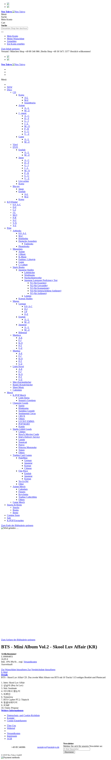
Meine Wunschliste (15, 38)
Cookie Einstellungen (17, 720)
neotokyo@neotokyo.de (48, 747)
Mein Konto (12, 36)
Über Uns (11, 725)
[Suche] (2, 31)
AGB (9, 738)
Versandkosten (30, 662)
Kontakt (10, 718)
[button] (14, 669)
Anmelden (11, 41)
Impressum (12, 736)
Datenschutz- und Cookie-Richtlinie (23, 715)
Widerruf (11, 728)
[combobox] (14, 28)
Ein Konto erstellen (16, 44)
